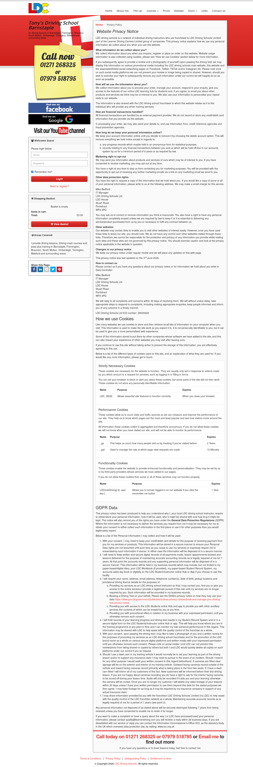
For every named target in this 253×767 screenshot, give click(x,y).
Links (205, 10)
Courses (152, 10)
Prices (166, 10)
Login (59, 178)
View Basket (60, 224)
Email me (209, 736)
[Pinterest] (59, 269)
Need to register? (59, 186)
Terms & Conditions (90, 758)
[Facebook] (34, 269)
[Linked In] (40, 269)
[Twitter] (53, 269)
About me (123, 10)
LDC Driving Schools (125, 763)
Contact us (218, 10)
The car (137, 10)
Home (108, 10)
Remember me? (43, 171)
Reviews (179, 10)
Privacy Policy (113, 758)
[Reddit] (46, 269)
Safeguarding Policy (135, 758)
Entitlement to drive (160, 758)
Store (191, 10)
